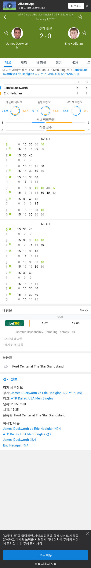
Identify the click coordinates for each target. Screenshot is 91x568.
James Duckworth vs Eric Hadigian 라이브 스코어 (46, 393)
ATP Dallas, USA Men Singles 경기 (27, 434)
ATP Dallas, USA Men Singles (32, 398)
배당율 (7, 310)
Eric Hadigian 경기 (16, 445)
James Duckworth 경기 (19, 440)
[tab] (8, 62)
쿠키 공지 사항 (32, 543)
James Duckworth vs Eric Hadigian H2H (32, 429)
